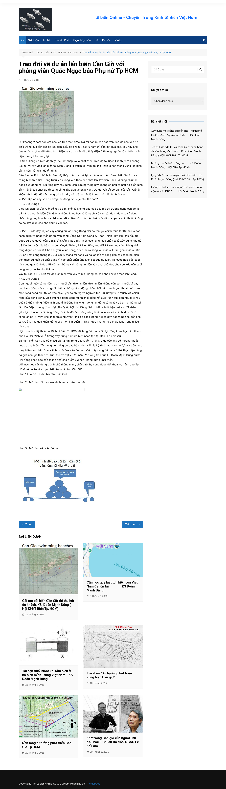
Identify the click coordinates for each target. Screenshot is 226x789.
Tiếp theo (130, 524)
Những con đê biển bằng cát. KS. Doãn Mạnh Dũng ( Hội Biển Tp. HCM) (176, 165)
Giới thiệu (33, 40)
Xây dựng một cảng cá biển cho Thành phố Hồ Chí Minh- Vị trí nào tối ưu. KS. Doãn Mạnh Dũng (176, 135)
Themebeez (93, 783)
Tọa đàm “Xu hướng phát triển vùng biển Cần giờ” (109, 675)
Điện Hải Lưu (102, 40)
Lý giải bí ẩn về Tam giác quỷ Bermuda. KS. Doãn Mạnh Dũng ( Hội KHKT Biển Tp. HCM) (177, 177)
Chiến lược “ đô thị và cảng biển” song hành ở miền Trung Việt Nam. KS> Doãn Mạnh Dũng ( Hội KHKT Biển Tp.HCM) (177, 151)
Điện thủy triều (82, 40)
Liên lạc (118, 40)
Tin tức (47, 40)
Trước (28, 524)
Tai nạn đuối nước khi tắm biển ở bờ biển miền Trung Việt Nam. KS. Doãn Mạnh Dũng (48, 675)
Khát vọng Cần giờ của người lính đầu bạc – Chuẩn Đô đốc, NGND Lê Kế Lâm (113, 742)
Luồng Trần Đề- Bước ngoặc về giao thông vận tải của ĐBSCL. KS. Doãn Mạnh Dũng (177, 189)
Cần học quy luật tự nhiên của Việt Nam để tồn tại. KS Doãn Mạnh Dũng (112, 586)
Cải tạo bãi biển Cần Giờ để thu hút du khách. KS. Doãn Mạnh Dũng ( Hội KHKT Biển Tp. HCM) (48, 605)
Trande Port (62, 40)
